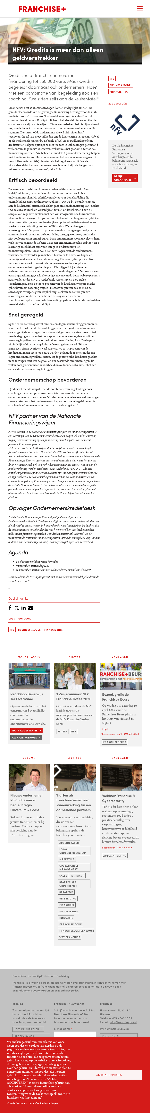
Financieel (66, 905)
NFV (12, 629)
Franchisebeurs (114, 742)
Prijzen (62, 731)
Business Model (29, 629)
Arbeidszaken (69, 843)
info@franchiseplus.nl (123, 1022)
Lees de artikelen (26, 1029)
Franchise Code (70, 924)
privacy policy (69, 990)
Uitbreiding (67, 898)
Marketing (67, 859)
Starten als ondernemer (68, 883)
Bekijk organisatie (123, 177)
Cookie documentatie (19, 1103)
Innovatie (66, 918)
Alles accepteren (109, 1075)
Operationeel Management (69, 867)
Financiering (53, 629)
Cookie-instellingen (46, 1103)
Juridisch (77, 875)
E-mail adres (62, 1029)
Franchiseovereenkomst (76, 930)
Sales (63, 875)
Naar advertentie (25, 730)
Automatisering (114, 855)
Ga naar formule (24, 737)
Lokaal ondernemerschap (72, 851)
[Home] (42, 9)
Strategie (66, 892)
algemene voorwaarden (34, 990)
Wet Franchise (69, 937)
